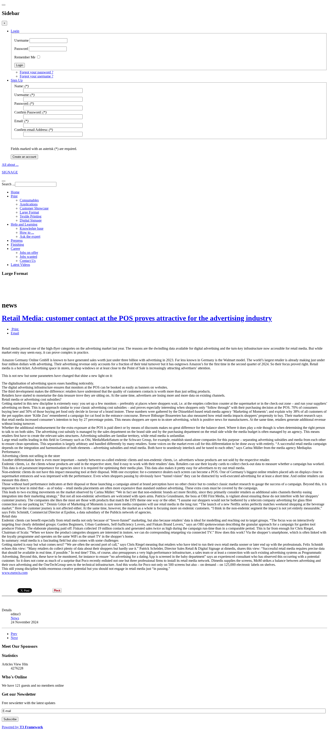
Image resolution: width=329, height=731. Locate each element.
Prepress (17, 240)
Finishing (17, 244)
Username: (22, 95)
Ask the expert (30, 236)
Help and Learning (24, 224)
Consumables (29, 200)
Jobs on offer (29, 252)
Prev (14, 634)
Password (21, 49)
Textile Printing (30, 216)
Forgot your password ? (36, 72)
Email (15, 333)
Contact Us (28, 261)
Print (14, 196)
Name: (19, 86)
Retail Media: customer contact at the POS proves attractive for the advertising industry (137, 318)
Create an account (24, 156)
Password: (21, 103)
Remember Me (24, 57)
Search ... (8, 184)
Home (15, 192)
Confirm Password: (28, 112)
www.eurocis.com (15, 573)
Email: (19, 121)
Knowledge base (31, 228)
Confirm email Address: (31, 130)
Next (14, 638)
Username (21, 40)
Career (15, 248)
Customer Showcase (34, 208)
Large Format (29, 212)
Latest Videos (20, 265)
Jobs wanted (28, 257)
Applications (29, 204)
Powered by (22, 727)
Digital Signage (31, 220)
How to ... (27, 232)
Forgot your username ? (36, 76)
